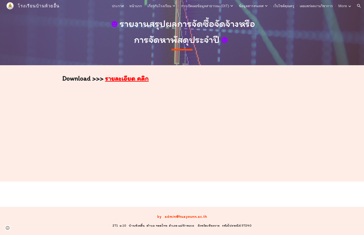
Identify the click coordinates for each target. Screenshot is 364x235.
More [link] (342, 6)
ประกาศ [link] (118, 6)
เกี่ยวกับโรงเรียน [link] (159, 6)
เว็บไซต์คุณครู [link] (283, 6)
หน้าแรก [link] (135, 6)
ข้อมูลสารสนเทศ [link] (251, 6)
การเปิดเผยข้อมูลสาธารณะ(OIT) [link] (205, 6)
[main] (182, 32)
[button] (359, 6)
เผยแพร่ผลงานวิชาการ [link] (316, 6)
